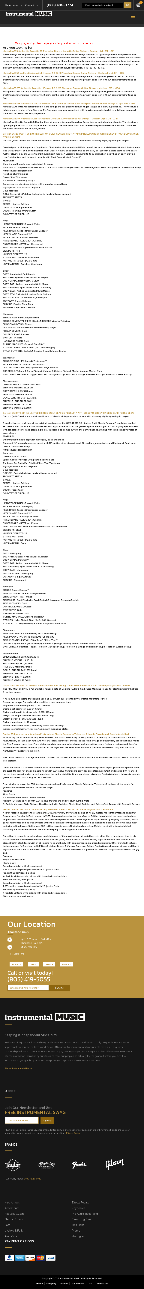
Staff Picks (78, 1224)
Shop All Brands (32, 1178)
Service (49, 964)
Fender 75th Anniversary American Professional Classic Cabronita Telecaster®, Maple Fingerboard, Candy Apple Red (66, 734)
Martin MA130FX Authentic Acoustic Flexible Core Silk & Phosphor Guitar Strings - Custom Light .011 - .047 (60, 118)
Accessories (12, 1208)
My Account (12, 5)
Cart (90, 1283)
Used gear (78, 1236)
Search (59, 987)
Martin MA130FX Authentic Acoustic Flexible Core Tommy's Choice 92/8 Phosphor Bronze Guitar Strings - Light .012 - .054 (69, 103)
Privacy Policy (73, 1133)
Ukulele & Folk (13, 1230)
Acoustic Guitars (14, 1213)
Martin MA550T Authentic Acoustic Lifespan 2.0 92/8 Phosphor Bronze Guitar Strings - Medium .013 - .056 (61, 88)
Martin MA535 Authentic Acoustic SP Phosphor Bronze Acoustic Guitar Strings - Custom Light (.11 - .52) (58, 51)
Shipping (51, 1283)
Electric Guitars (14, 1219)
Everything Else (81, 1219)
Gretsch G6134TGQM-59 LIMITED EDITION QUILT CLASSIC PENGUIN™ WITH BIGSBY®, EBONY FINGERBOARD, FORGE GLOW (68, 413)
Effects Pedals (80, 1202)
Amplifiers (11, 1236)
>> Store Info (17, 953)
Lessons (66, 964)
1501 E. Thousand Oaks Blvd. (37, 939)
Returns (64, 1283)
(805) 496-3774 (60, 5)
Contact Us (31, 5)
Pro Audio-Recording (85, 1213)
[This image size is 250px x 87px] (29, 13)
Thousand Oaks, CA (32, 943)
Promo (76, 1230)
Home (39, 1283)
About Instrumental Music (18, 1068)
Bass (7, 1224)
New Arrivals (12, 1202)
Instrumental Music (70, 1278)
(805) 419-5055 (29, 979)
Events (33, 964)
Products (16, 964)
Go (128, 5)
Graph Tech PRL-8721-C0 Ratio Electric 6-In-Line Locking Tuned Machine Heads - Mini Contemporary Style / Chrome (66, 685)
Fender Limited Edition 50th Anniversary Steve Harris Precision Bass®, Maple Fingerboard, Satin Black (58, 809)
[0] (138, 5)
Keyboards (78, 1208)
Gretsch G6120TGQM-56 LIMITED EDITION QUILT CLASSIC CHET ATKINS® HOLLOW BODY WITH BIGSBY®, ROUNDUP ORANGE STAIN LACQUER (71, 135)
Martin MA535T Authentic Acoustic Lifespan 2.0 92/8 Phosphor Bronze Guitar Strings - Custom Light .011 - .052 (63, 73)
